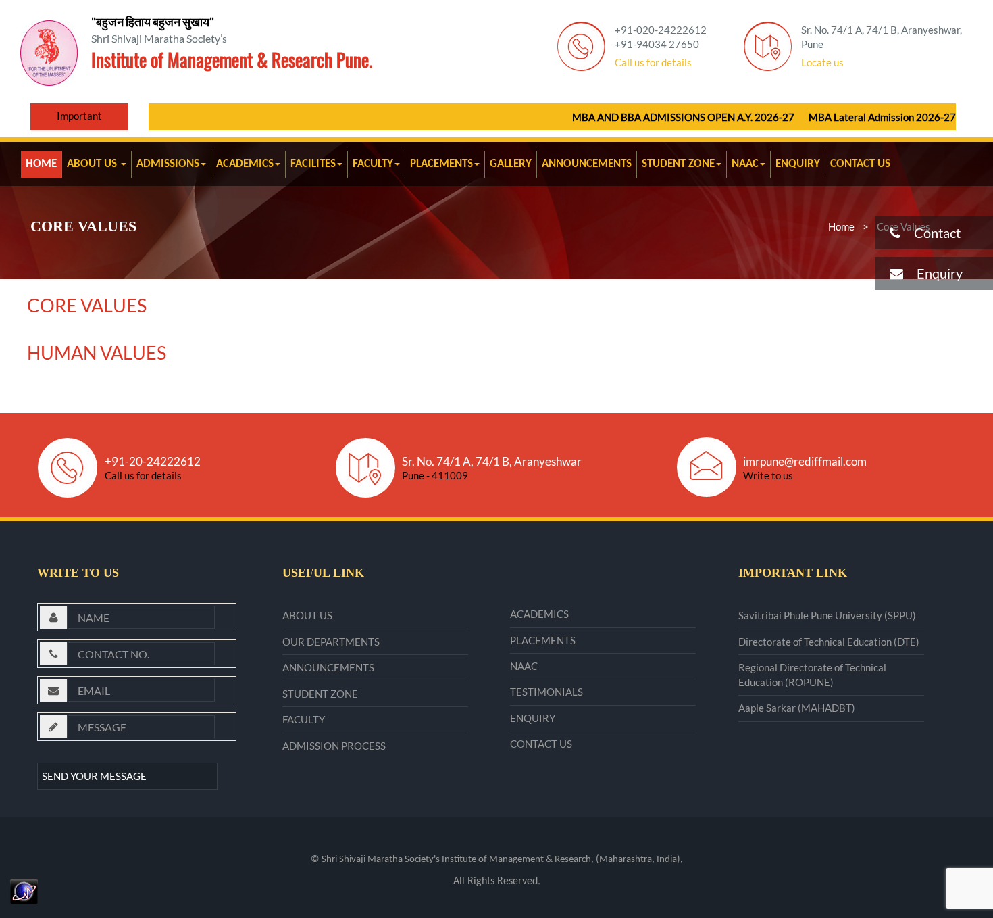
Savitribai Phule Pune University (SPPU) (827, 615)
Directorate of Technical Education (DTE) (828, 641)
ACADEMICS (245, 164)
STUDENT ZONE (678, 164)
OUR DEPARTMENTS (331, 641)
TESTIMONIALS (546, 691)
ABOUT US (93, 164)
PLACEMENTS (441, 164)
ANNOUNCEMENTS (587, 164)
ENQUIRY (797, 164)
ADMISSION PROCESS (334, 746)
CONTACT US (860, 164)
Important (79, 116)
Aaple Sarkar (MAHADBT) (796, 708)
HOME (41, 164)
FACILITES (313, 164)
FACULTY (373, 164)
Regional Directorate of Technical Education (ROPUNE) (812, 674)
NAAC (745, 164)
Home (841, 226)
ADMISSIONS (167, 164)
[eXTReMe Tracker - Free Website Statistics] (24, 890)
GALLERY (511, 164)
